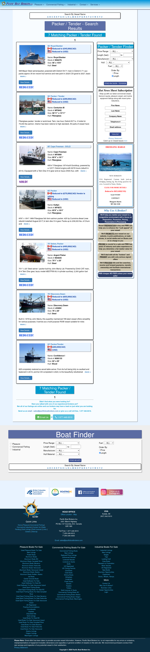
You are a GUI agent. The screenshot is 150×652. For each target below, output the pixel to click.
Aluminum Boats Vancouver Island (31, 570)
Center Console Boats (31, 578)
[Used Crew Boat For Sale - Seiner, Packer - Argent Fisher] (32, 252)
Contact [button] (83, 4)
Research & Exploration (106, 563)
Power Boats (31, 554)
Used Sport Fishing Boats (31, 587)
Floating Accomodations (31, 607)
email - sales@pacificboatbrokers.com (43, 411)
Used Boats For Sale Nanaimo (31, 624)
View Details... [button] (25, 82)
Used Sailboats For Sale (31, 581)
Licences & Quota (69, 562)
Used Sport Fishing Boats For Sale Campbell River (31, 593)
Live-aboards (31, 609)
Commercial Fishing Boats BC (68, 592)
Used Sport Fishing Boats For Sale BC (31, 589)
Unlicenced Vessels (68, 557)
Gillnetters (68, 577)
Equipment (106, 574)
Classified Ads (31, 613)
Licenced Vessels (69, 559)
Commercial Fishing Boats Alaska (68, 594)
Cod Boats (68, 570)
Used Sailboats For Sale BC (31, 583)
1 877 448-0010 (64, 417)
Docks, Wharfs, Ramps (106, 576)
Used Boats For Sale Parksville (31, 627)
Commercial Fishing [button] (55, 4)
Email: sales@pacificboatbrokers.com (69, 540)
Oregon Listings (31, 633)
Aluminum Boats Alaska (31, 572)
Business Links (106, 588)
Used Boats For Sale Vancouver (31, 629)
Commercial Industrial (24, 527)
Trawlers (69, 586)
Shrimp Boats (68, 575)
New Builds (106, 570)
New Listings (31, 552)
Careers (27, 531)
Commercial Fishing (21, 446)
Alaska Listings (31, 631)
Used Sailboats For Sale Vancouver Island (31, 585)
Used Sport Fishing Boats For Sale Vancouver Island (31, 601)
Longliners (68, 579)
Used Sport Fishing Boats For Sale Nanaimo (31, 596)
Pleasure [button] (39, 4)
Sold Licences (37, 529)
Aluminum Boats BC (31, 559)
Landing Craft (106, 559)
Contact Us (37, 527)
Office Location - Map (69, 514)
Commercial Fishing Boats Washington (69, 599)
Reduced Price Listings (69, 555)
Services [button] (94, 4)
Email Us (43, 417)
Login (106, 592)
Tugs (106, 557)
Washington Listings (31, 635)
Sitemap (34, 531)
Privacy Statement (115, 138)
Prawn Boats (68, 581)
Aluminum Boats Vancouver (31, 568)
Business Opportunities (106, 572)
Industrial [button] (72, 4)
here (125, 141)
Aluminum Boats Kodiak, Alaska (31, 574)
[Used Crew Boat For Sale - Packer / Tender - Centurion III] (32, 105)
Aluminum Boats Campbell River (31, 561)
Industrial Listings (106, 550)
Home (20, 525)
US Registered (31, 605)
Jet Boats (31, 576)
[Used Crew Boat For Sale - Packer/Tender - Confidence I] (32, 353)
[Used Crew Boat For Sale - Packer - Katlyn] (32, 199)
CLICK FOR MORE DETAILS (115, 187)
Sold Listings (26, 529)
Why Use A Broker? (106, 585)
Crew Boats (106, 561)
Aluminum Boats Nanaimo (31, 563)
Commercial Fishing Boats (69, 551)
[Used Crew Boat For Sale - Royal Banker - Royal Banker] (32, 55)
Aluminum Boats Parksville (31, 565)
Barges (106, 554)
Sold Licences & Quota (69, 590)
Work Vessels (106, 565)
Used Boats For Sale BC (31, 618)
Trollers (68, 588)
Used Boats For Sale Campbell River (31, 622)
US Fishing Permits (68, 568)
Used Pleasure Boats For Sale (31, 550)
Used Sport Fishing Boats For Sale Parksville (31, 598)
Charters (31, 611)
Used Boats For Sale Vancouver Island (31, 620)
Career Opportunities (106, 590)
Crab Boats (69, 572)
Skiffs (69, 564)
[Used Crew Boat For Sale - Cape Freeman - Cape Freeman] (32, 155)
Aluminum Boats (31, 557)
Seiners (68, 583)
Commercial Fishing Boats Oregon (68, 597)
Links (45, 529)
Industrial (16, 449)
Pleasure (16, 443)
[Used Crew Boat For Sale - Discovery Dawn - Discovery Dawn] (32, 303)
